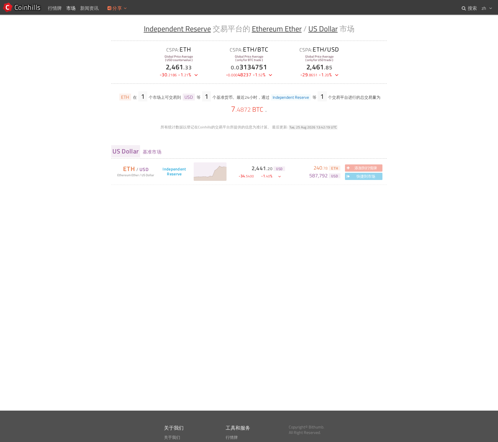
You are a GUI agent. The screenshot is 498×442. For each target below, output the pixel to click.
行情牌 (232, 437)
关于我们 (172, 437)
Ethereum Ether (277, 28)
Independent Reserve (177, 28)
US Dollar (323, 28)
